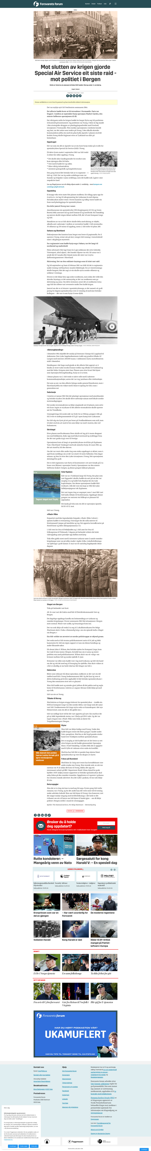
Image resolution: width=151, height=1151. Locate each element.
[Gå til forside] (48, 3)
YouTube (65, 1103)
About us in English (97, 1130)
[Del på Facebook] (67, 95)
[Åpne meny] (115, 4)
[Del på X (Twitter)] (70, 95)
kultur (70, 811)
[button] (111, 869)
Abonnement (66, 1079)
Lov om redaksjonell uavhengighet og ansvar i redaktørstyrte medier (104, 1072)
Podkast (99, 4)
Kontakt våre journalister (42, 1075)
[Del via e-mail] (77, 95)
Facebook (65, 1091)
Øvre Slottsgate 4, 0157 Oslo (43, 1089)
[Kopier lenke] (80, 95)
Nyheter (87, 4)
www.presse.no (96, 1113)
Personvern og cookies (70, 1087)
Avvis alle (34, 1146)
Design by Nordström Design (100, 1133)
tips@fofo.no (42, 1071)
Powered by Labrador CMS (75, 1148)
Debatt (93, 4)
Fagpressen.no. (8, 1139)
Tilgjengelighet (67, 1083)
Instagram (65, 1095)
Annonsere (66, 1075)
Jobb (105, 4)
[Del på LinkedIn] (74, 95)
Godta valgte (23, 1146)
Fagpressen (95, 1119)
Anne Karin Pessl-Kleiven (42, 1081)
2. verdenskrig (78, 811)
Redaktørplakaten (97, 1077)
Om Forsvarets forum (69, 1071)
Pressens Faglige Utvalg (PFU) (103, 1098)
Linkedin (65, 1099)
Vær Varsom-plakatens (100, 1084)
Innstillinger (144, 1149)
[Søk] (110, 4)
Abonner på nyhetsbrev (70, 1107)
